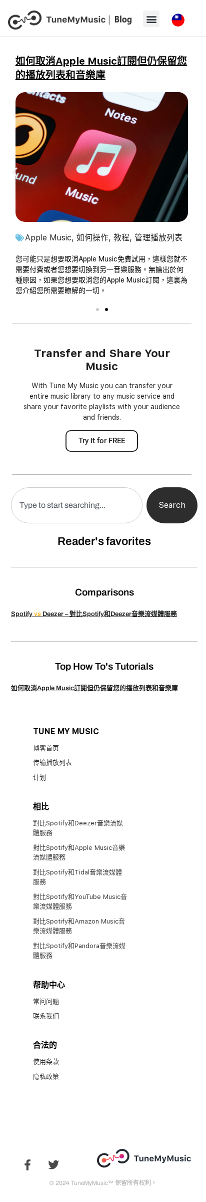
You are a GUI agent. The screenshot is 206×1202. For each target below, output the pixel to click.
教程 (122, 237)
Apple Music (48, 237)
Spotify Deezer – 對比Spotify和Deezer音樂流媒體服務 (94, 614)
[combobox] (76, 505)
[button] (151, 19)
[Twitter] (53, 1164)
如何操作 (92, 237)
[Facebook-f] (27, 1164)
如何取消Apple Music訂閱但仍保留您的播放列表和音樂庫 (94, 688)
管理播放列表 (158, 237)
